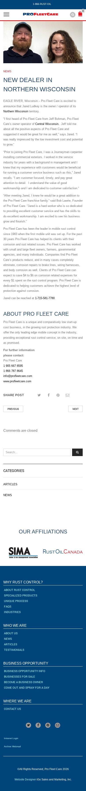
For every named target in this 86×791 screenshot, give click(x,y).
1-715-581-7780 (45, 298)
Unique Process (16, 601)
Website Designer (25, 779)
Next (76, 409)
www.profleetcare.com (17, 381)
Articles (10, 484)
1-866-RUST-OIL (42, 4)
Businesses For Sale (19, 676)
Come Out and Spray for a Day (26, 687)
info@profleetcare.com (17, 376)
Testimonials (14, 650)
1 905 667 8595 (13, 365)
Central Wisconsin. (47, 124)
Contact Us (12, 709)
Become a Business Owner (23, 682)
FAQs (7, 606)
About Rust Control (19, 590)
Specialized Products (20, 595)
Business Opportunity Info (24, 671)
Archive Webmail (12, 746)
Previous (13, 409)
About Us (11, 633)
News (7, 71)
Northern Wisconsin (15, 111)
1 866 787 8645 (13, 371)
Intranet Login (11, 738)
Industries (12, 612)
